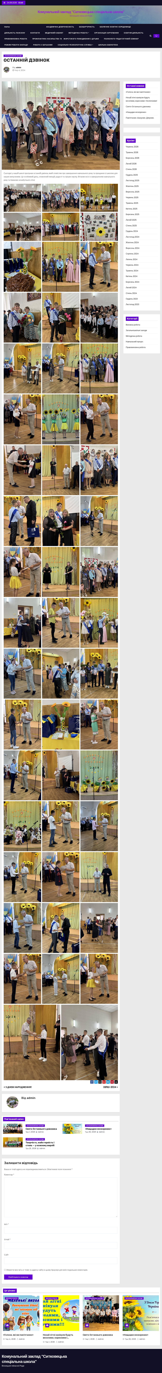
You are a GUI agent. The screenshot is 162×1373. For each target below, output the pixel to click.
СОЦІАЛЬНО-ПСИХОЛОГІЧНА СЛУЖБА (75, 45)
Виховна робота (133, 324)
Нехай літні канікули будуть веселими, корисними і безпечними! (58, 1338)
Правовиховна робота (136, 347)
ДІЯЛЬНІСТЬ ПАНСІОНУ (14, 33)
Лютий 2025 (131, 220)
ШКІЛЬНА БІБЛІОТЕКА (108, 45)
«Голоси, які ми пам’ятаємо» (138, 92)
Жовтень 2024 (132, 242)
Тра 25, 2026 (31, 1148)
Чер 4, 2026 (10, 1339)
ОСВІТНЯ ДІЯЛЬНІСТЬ (133, 33)
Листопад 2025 (132, 180)
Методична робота (134, 336)
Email (7, 1239)
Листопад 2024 (132, 237)
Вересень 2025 (132, 191)
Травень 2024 (132, 270)
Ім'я (6, 1224)
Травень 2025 (132, 203)
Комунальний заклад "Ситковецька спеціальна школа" (81, 12)
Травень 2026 (132, 152)
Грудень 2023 (132, 298)
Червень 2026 (132, 146)
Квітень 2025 (131, 208)
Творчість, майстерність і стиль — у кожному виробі (40, 1144)
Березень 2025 (132, 214)
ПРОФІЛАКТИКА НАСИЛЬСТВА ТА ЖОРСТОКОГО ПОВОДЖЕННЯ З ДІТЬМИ (65, 39)
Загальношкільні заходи (13, 56)
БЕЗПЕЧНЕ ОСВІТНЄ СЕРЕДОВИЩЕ (115, 27)
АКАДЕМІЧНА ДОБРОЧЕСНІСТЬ (60, 27)
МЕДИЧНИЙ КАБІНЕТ (54, 33)
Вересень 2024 (132, 248)
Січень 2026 (131, 169)
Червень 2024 (132, 265)
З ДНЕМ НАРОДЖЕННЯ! (18, 1087)
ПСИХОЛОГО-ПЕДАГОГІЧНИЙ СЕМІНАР (121, 39)
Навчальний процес (134, 341)
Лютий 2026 (131, 163)
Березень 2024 (132, 282)
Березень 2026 (132, 158)
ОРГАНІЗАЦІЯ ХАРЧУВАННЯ (106, 33)
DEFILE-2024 (109, 1087)
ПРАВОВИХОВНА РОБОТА (15, 39)
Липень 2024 (131, 259)
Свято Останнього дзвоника (41, 1129)
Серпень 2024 (132, 253)
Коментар (9, 1174)
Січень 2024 (131, 293)
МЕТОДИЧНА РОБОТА (78, 33)
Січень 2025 (131, 225)
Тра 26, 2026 (90, 1132)
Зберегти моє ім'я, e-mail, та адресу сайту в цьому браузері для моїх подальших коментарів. (47, 1270)
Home (7, 27)
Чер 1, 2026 (30, 1132)
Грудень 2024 (132, 231)
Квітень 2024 (131, 276)
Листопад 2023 (132, 304)
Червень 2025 (132, 197)
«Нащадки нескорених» (98, 1129)
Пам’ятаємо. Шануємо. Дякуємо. (140, 118)
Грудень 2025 (132, 175)
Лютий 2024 (131, 287)
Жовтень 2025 (132, 186)
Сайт (6, 1254)
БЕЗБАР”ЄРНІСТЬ (87, 27)
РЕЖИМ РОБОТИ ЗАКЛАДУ (16, 45)
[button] (150, 35)
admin (18, 68)
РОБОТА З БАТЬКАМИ (43, 45)
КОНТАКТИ (35, 33)
